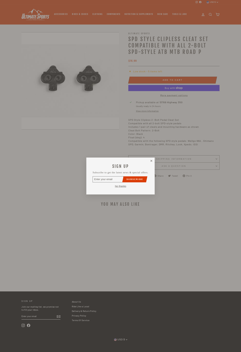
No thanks (120, 186)
